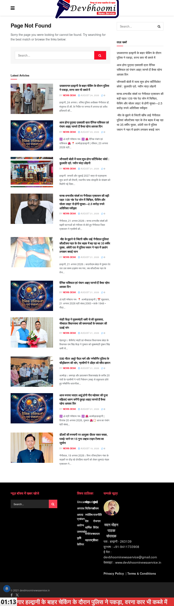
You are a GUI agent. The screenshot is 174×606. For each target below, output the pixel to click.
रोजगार (97, 521)
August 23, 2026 (89, 131)
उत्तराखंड (82, 531)
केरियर (80, 544)
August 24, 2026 (89, 95)
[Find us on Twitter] (17, 595)
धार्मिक (88, 527)
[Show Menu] (13, 8)
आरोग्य (80, 525)
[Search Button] (161, 8)
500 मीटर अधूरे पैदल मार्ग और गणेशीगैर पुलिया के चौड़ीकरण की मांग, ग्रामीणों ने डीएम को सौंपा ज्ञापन (84, 360)
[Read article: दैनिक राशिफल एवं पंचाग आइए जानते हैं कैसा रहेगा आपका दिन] (32, 296)
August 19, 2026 (89, 448)
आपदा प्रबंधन (81, 516)
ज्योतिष (89, 514)
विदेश (96, 527)
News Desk (69, 95)
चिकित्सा (89, 508)
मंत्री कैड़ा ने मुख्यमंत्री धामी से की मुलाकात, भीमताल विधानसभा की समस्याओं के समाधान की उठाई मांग (83, 323)
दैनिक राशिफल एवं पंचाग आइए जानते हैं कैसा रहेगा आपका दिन (84, 284)
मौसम (96, 508)
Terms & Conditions (141, 573)
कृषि (79, 538)
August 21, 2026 (89, 168)
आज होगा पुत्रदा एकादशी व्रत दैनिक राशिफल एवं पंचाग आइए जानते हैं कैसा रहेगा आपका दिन (84, 124)
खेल (87, 502)
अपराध (80, 508)
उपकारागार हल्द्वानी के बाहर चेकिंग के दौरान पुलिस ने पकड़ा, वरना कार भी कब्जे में (84, 87)
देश (86, 521)
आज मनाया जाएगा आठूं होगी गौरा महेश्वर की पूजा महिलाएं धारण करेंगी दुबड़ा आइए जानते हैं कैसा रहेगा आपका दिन (83, 399)
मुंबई (95, 502)
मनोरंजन (89, 533)
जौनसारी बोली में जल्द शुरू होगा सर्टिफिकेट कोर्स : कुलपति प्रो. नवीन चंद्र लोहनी (84, 161)
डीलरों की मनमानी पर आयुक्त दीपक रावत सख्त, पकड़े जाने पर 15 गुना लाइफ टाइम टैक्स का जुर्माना (83, 438)
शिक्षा (95, 540)
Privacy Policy (114, 573)
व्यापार (96, 533)
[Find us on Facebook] (12, 595)
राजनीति (97, 514)
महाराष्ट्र (89, 540)
